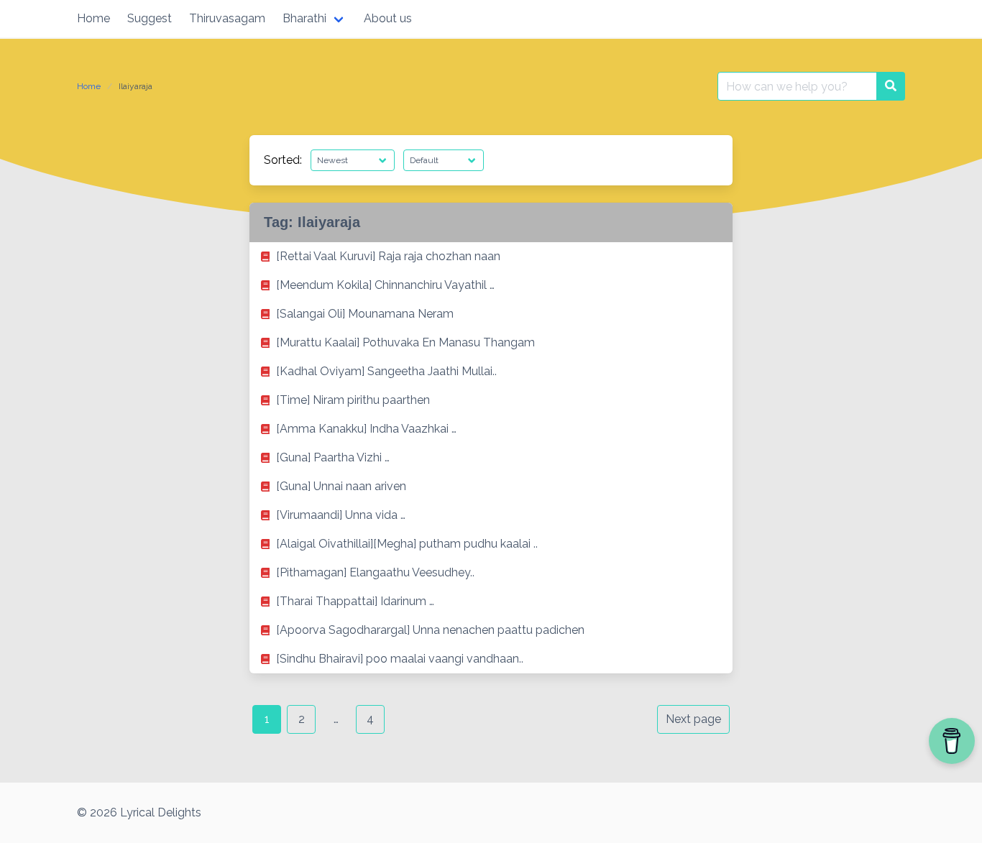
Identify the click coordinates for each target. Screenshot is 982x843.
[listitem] (491, 256)
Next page (693, 719)
